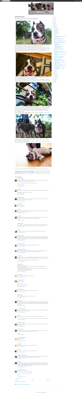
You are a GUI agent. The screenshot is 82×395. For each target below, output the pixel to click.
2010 (54, 79)
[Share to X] (31, 171)
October (55, 31)
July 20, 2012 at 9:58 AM (21, 246)
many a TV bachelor (19, 107)
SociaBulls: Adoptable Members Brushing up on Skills (59, 47)
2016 (54, 22)
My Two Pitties (19, 289)
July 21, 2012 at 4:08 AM (21, 346)
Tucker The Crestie (20, 322)
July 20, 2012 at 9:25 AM (21, 206)
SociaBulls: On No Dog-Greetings (59, 56)
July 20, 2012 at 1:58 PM (21, 319)
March (55, 74)
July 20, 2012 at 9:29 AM (21, 220)
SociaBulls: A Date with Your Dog (59, 38)
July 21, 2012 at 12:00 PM (21, 352)
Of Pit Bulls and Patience (21, 355)
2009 (54, 81)
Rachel (18, 189)
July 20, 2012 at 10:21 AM (21, 252)
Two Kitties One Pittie (20, 249)
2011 (54, 78)
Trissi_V (18, 255)
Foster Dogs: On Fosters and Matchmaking (58, 45)
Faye (18, 209)
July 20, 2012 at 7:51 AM (21, 186)
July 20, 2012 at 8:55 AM (21, 194)
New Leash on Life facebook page (23, 141)
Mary (18, 361)
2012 (54, 27)
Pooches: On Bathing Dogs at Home (59, 41)
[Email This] (29, 171)
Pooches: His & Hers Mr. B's (58, 39)
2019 (54, 18)
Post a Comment (18, 378)
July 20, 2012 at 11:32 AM (21, 297)
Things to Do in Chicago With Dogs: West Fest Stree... (59, 61)
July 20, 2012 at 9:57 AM (21, 240)
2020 (54, 17)
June (55, 70)
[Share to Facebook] (32, 171)
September (56, 32)
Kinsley (18, 300)
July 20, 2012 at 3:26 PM (21, 334)
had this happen (35, 168)
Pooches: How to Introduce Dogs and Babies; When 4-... (59, 63)
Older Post (48, 380)
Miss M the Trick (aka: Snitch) (58, 57)
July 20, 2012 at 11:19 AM (21, 286)
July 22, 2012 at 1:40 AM (21, 376)
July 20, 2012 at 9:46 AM (21, 232)
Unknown (18, 274)
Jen (17, 315)
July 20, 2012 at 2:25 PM (21, 326)
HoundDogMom (19, 197)
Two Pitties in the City (21, 171)
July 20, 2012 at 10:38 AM (21, 261)
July (55, 35)
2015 (54, 23)
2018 (54, 19)
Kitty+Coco (19, 329)
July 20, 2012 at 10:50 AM (21, 271)
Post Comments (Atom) (22, 381)
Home (32, 380)
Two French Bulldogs (20, 337)
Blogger (45, 392)
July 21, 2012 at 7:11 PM (21, 358)
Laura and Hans (19, 235)
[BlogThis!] (30, 171)
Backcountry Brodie (20, 308)
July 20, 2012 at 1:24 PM (21, 312)
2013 (54, 26)
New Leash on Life (31, 80)
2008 (54, 82)
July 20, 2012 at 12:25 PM (21, 305)
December (55, 28)
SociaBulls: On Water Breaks (58, 64)
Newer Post (17, 380)
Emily (18, 349)
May (55, 71)
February (55, 75)
